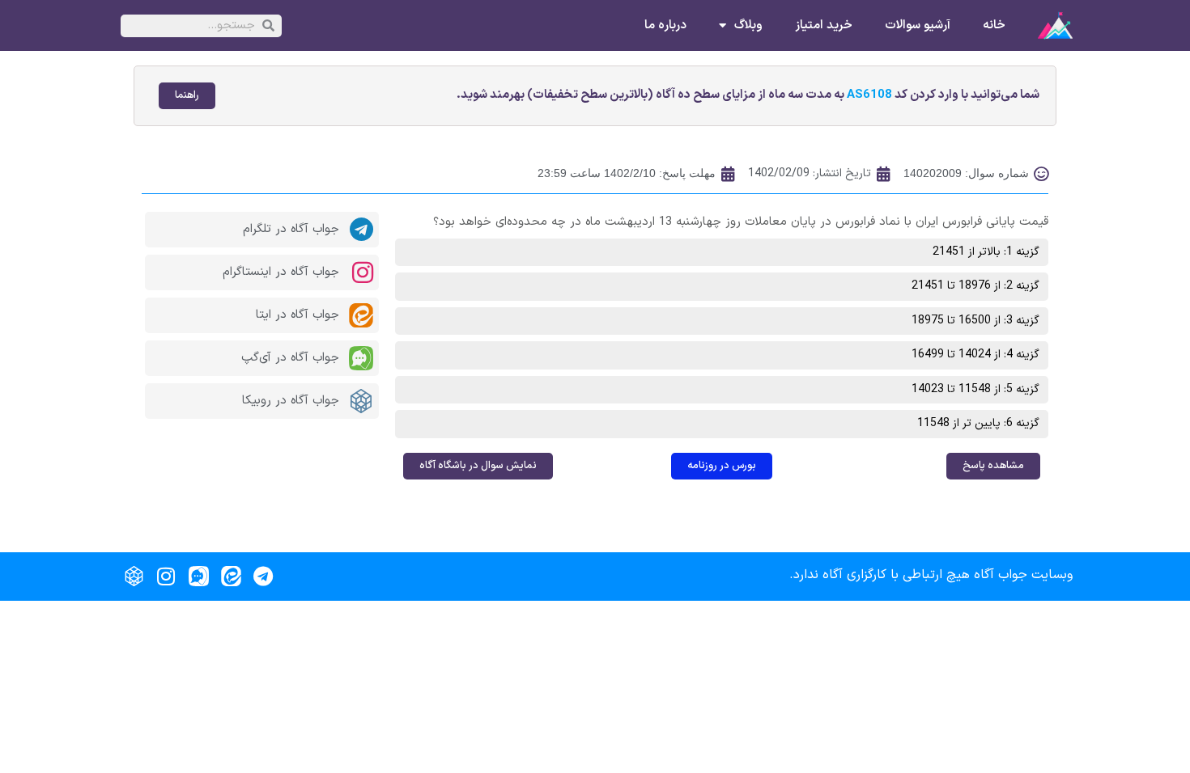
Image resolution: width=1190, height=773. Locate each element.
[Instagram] (166, 576)
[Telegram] (263, 576)
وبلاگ (748, 26)
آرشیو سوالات (917, 26)
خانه (994, 26)
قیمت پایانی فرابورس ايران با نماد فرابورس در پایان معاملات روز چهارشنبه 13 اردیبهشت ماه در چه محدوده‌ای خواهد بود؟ (740, 222)
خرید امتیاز (823, 26)
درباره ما (665, 26)
